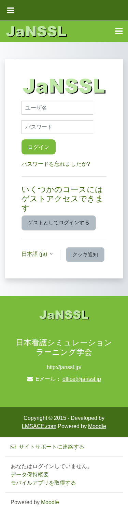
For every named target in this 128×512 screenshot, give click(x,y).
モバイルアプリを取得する (43, 483)
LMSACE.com (39, 426)
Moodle (97, 426)
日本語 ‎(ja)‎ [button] (35, 254)
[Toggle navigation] (119, 31)
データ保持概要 (30, 474)
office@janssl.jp (81, 379)
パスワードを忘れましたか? (56, 164)
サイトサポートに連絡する (51, 447)
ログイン (38, 147)
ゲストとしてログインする (58, 222)
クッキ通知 (85, 254)
